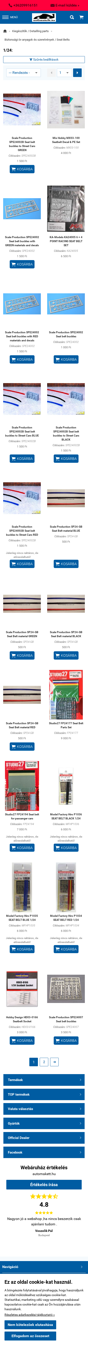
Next (74, 1231)
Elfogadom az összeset (30, 1336)
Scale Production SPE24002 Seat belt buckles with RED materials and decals (22, 336)
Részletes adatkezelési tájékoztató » (30, 1314)
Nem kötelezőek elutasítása (30, 1325)
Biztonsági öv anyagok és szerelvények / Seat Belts (37, 39)
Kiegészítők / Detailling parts (30, 31)
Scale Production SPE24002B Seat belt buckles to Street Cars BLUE (22, 431)
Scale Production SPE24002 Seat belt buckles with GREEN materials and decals (22, 241)
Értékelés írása (44, 1184)
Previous (14, 1231)
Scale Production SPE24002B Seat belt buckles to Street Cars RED (22, 530)
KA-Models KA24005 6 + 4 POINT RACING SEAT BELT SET (66, 241)
